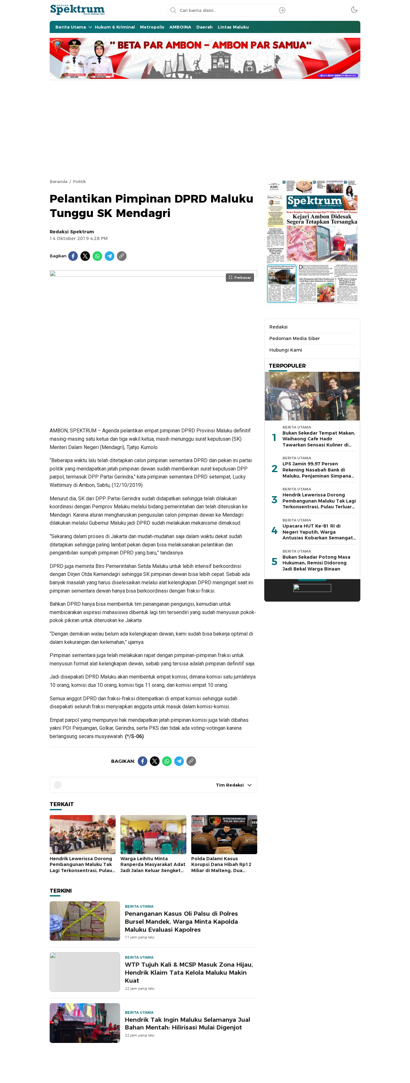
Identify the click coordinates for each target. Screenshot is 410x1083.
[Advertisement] (205, 129)
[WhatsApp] (97, 256)
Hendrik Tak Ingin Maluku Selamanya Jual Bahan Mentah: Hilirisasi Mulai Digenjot (187, 1023)
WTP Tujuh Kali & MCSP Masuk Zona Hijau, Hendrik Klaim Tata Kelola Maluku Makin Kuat (189, 972)
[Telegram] (109, 256)
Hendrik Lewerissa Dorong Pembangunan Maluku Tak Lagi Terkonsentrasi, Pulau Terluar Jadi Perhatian (81, 867)
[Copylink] (122, 256)
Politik (79, 181)
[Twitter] (85, 256)
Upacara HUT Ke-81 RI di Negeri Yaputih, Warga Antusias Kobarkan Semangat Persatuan (318, 534)
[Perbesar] (153, 413)
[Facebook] (73, 256)
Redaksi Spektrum (72, 231)
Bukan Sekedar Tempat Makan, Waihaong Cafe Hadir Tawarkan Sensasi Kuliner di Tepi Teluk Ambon (319, 442)
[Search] (282, 10)
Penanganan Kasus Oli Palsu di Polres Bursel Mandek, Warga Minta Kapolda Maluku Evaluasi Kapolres (181, 921)
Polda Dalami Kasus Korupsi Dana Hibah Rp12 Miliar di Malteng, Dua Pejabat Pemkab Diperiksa (222, 867)
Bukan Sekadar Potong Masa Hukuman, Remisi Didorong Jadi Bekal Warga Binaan (316, 562)
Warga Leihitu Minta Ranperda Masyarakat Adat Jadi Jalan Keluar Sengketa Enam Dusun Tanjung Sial (152, 867)
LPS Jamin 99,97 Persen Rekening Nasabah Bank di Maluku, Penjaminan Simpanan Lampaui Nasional (318, 473)
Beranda (59, 181)
